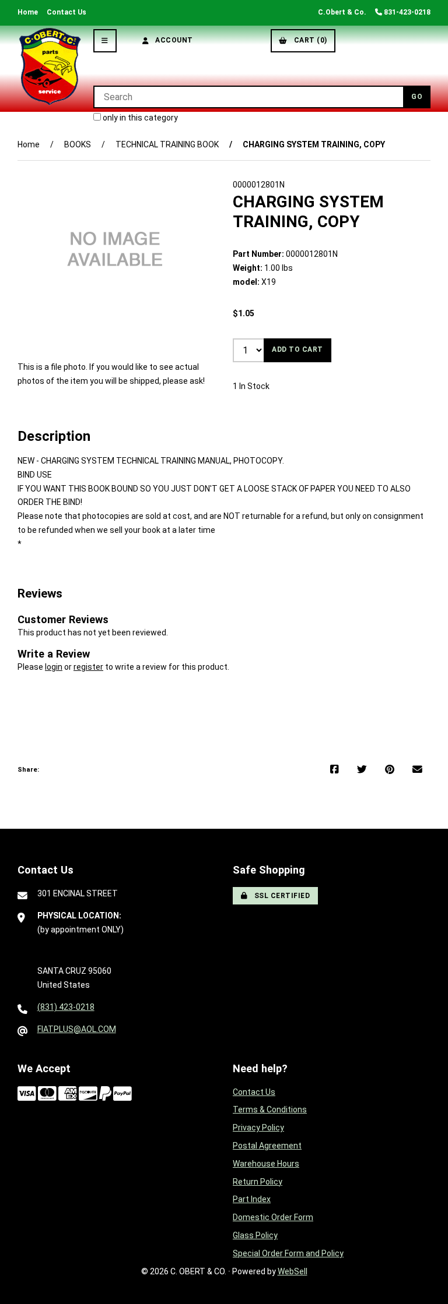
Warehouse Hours (266, 1163)
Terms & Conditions (270, 1109)
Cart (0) (308, 40)
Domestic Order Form (273, 1217)
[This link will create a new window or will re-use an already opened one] (334, 770)
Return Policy (257, 1181)
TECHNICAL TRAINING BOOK (167, 144)
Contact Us (66, 12)
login (53, 667)
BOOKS (77, 144)
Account (172, 40)
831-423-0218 (406, 12)
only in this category (139, 117)
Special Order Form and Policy (288, 1253)
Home (28, 12)
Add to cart (297, 349)
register (88, 667)
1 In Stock (251, 386)
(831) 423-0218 (65, 1007)
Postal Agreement (267, 1145)
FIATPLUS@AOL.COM (76, 1029)
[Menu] (105, 40)
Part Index (252, 1199)
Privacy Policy (258, 1127)
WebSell (292, 1271)
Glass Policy (255, 1235)
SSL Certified (280, 896)
